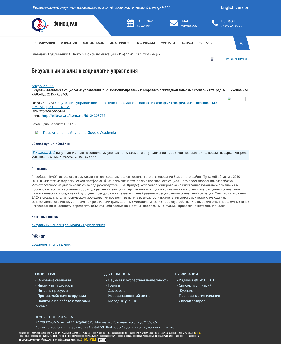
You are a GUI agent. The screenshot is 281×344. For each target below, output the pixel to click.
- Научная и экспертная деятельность (137, 280)
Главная (38, 54)
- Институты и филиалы (54, 285)
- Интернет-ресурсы (51, 290)
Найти (76, 54)
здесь (198, 333)
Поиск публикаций (100, 54)
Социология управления (52, 244)
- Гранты (113, 285)
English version (235, 7)
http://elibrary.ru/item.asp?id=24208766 (73, 115)
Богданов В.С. (43, 86)
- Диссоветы (116, 290)
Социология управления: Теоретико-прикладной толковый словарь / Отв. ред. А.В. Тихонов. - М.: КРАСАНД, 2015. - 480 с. (124, 104)
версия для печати (233, 58)
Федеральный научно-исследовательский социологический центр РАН (100, 7)
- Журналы (185, 290)
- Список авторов (191, 300)
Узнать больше (88, 339)
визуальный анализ (48, 225)
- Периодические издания (198, 295)
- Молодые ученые (121, 300)
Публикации (58, 54)
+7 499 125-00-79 (231, 26)
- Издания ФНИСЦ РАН (195, 280)
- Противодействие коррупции (60, 295)
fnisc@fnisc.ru (188, 26)
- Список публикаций (194, 285)
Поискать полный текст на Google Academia (79, 132)
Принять (102, 339)
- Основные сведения (53, 280)
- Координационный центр (128, 295)
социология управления (85, 225)
